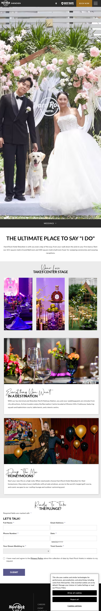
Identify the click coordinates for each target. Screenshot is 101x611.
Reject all (74, 599)
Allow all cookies (74, 593)
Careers (41, 604)
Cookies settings (75, 606)
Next (94, 301)
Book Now (84, 3)
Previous (6, 301)
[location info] (56, 3)
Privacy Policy (60, 588)
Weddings (49, 223)
